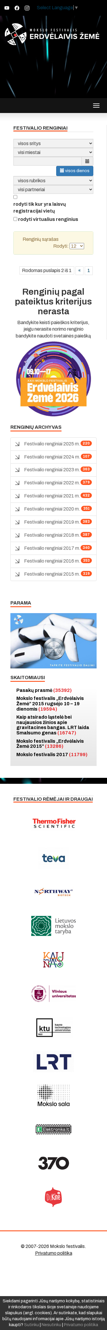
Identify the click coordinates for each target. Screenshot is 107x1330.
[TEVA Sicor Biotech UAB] (53, 858)
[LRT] (53, 1061)
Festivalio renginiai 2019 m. (52, 522)
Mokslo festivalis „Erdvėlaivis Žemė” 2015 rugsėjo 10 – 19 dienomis (50, 703)
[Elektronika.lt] (53, 1129)
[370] (53, 1163)
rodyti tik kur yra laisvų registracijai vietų (39, 207)
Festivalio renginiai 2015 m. (52, 574)
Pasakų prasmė (44, 690)
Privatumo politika (53, 1253)
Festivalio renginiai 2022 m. (52, 482)
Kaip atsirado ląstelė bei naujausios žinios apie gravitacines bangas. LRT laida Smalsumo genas (52, 725)
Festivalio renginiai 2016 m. (52, 560)
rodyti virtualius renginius (48, 219)
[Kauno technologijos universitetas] (53, 1027)
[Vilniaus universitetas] (53, 993)
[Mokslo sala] (53, 1095)
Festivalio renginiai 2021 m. (52, 495)
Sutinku (31, 1325)
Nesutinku (51, 1325)
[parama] (53, 640)
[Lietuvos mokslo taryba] (53, 925)
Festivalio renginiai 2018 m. (52, 535)
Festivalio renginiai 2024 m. (52, 456)
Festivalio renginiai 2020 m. (52, 508)
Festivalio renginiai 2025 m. (52, 443)
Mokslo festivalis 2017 (51, 754)
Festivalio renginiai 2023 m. (52, 469)
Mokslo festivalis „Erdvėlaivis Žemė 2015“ (50, 744)
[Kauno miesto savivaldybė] (53, 959)
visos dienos (76, 171)
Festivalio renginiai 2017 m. (52, 548)
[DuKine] (53, 1197)
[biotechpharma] (53, 892)
